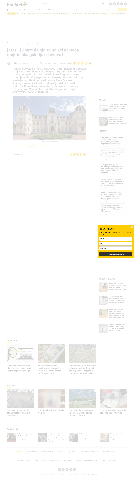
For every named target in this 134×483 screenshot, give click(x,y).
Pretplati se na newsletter (116, 254)
